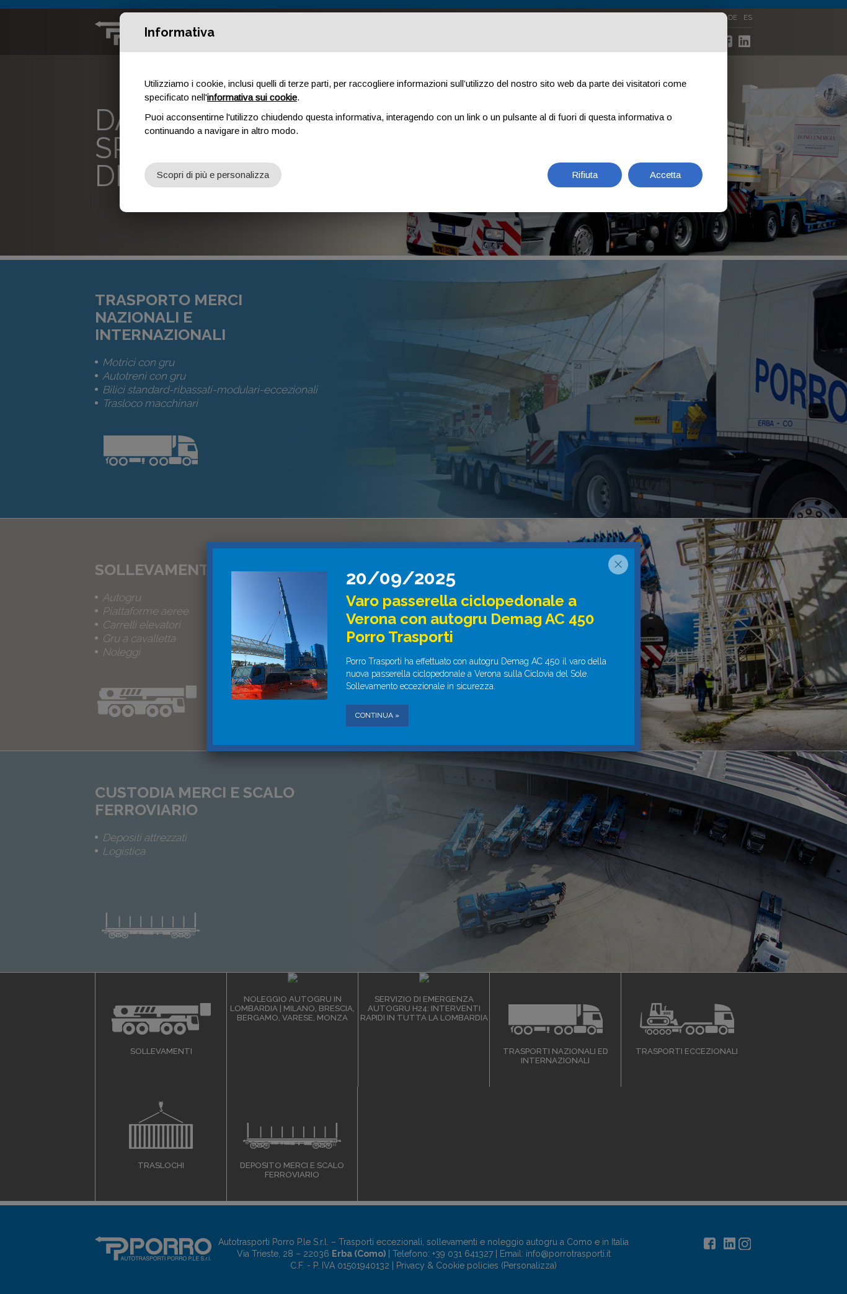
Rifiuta (585, 174)
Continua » (377, 715)
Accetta (665, 174)
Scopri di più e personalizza (213, 174)
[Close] (618, 564)
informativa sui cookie (252, 97)
